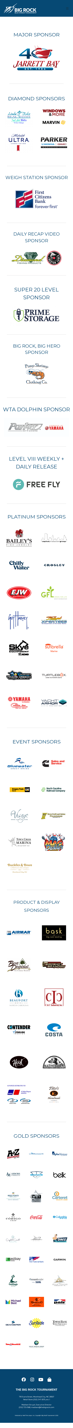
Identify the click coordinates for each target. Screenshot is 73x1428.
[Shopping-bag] (49, 1379)
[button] (67, 8)
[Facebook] (23, 1379)
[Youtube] (40, 1379)
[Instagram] (32, 1379)
